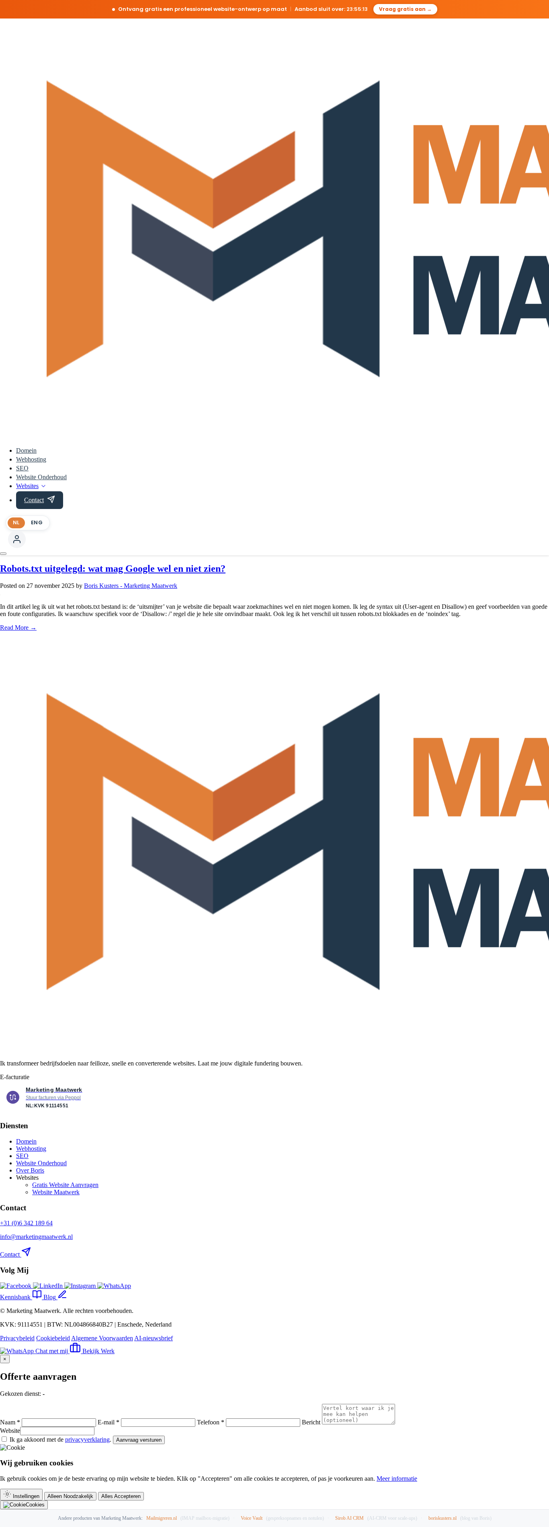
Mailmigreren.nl (161, 1518)
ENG (37, 522)
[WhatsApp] (114, 1285)
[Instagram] (80, 1285)
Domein (26, 450)
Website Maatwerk (56, 1192)
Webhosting (31, 459)
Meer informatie (397, 1478)
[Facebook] (16, 1285)
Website (10, 1430)
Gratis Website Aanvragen (65, 1184)
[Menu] (3, 553)
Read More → (18, 627)
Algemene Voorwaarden (102, 1338)
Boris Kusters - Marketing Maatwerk (130, 585)
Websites (27, 485)
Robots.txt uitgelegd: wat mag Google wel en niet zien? (112, 568)
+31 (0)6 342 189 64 (26, 1223)
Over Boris (30, 1170)
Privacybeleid (17, 1338)
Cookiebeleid (53, 1338)
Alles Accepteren (121, 1496)
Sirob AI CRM (349, 1518)
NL (16, 522)
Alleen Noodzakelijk (70, 1496)
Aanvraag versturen (139, 1440)
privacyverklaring (87, 1439)
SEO (22, 468)
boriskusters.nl (442, 1518)
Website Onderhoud (41, 477)
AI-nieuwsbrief (153, 1338)
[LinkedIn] (48, 1285)
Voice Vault (251, 1518)
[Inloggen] (17, 539)
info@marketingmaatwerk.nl (36, 1236)
